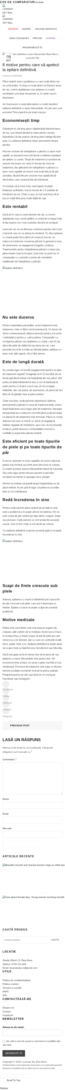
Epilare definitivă (46, 29)
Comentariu (9, 759)
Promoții (13, 29)
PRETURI (37, 38)
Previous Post (20, 725)
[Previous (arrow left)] (3, 1080)
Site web (7, 828)
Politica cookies (10, 984)
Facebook (7, 678)
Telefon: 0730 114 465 (14, 964)
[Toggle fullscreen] (18, 1076)
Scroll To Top (13, 1080)
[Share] (11, 1076)
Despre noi (8, 1007)
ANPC (5, 991)
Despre (26, 29)
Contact (6, 1011)
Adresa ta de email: (13, 1027)
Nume (5, 799)
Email (5, 813)
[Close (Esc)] (3, 1076)
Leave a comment (12, 75)
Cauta (55, 939)
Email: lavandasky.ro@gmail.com (19, 967)
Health (7, 57)
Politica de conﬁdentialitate (16, 980)
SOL (4, 995)
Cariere (51, 38)
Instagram (24, 678)
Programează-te (32, 47)
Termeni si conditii (11, 987)
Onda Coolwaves (19, 38)
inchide (40, 2)
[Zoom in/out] (26, 1076)
